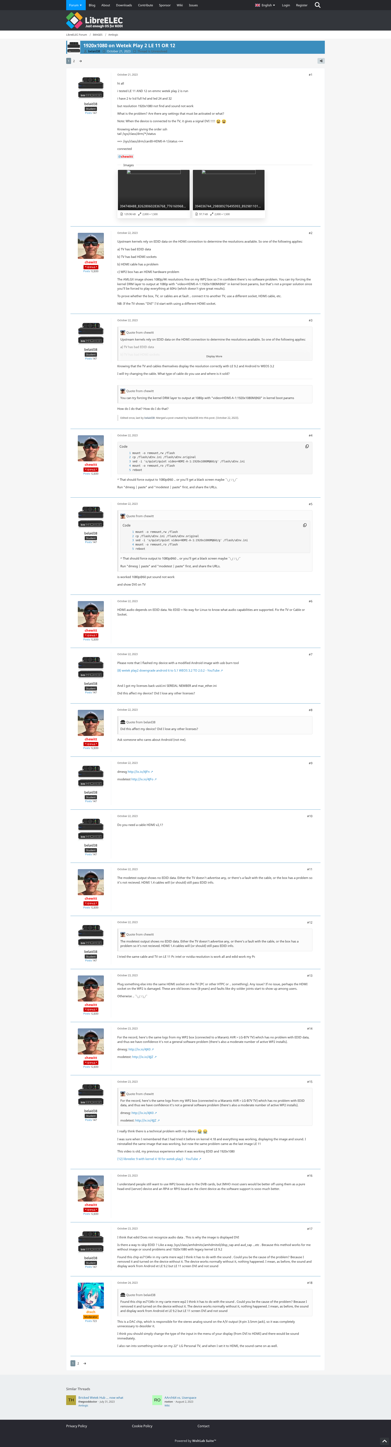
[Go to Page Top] (384, 1441)
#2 (310, 233)
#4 (310, 435)
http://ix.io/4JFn (139, 772)
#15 (309, 1082)
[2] (126, 457)
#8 (310, 710)
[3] (126, 461)
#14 (309, 1028)
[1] (126, 453)
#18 (309, 1283)
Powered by (195, 1441)
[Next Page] (80, 61)
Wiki (167, 1405)
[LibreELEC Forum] (195, 20)
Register (302, 5)
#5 (310, 504)
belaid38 (149, 418)
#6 (310, 601)
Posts (88, 113)
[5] (126, 470)
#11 (309, 869)
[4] (126, 466)
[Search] (318, 5)
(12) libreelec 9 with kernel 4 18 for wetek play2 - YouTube (157, 1159)
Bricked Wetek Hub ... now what (100, 1397)
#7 (310, 654)
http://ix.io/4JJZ (142, 1057)
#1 (310, 75)
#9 (310, 763)
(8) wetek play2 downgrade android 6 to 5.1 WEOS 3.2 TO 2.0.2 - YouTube (168, 670)
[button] (265, 5)
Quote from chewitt (140, 332)
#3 (310, 320)
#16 (309, 1175)
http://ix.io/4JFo (142, 779)
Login (286, 5)
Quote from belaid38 (140, 722)
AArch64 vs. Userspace (180, 1397)
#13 (309, 975)
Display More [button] (214, 356)
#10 (309, 816)
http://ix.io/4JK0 (139, 1049)
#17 (309, 1229)
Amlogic (83, 1405)
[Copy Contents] (307, 446)
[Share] (321, 61)
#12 (309, 922)
